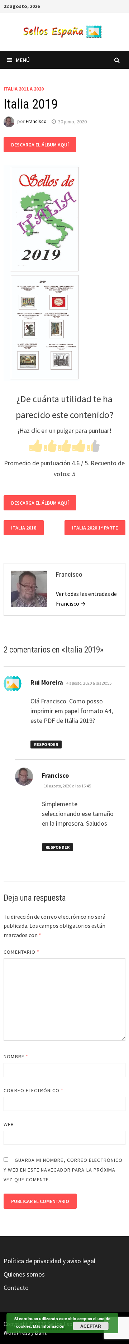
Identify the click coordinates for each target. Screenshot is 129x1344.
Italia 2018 (23, 527)
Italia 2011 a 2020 (24, 88)
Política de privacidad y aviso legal (49, 1261)
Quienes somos (24, 1274)
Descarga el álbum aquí (40, 144)
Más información (48, 1326)
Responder (46, 744)
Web (9, 1124)
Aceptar (90, 1326)
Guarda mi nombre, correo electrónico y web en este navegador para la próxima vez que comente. (63, 1170)
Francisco (36, 121)
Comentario (21, 952)
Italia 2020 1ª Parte (95, 527)
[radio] (35, 447)
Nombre (16, 1056)
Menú (23, 59)
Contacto (16, 1287)
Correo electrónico (33, 1090)
